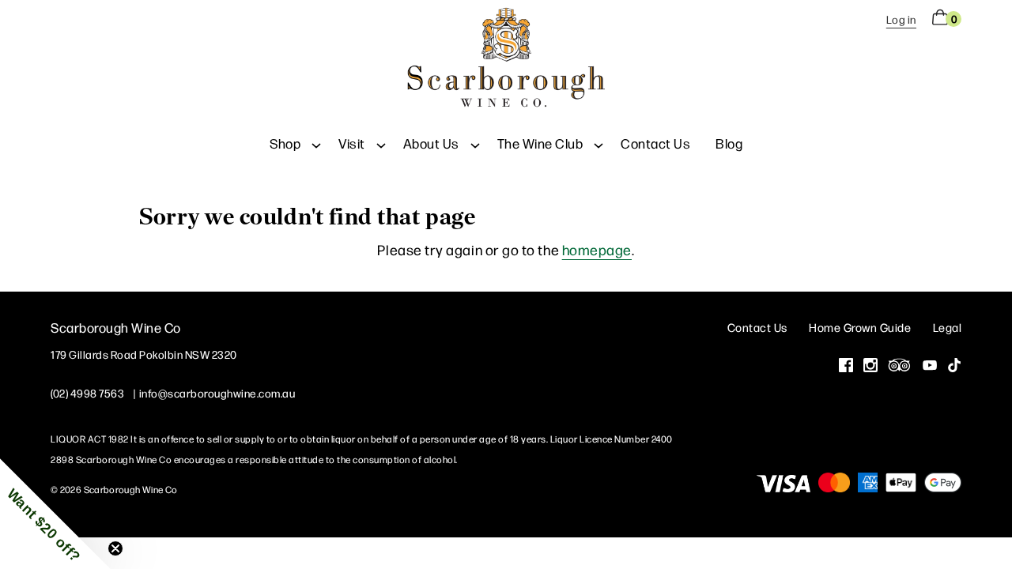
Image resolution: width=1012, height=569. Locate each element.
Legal (947, 326)
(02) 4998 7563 (87, 393)
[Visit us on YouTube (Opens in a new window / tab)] (930, 366)
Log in (901, 19)
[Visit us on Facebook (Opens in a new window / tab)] (846, 366)
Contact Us (655, 143)
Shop (285, 143)
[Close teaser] (115, 548)
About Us (431, 143)
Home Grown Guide (860, 326)
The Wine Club (540, 143)
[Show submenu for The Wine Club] (598, 143)
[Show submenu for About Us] (475, 143)
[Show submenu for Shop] (316, 143)
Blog (729, 143)
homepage (597, 249)
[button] (55, 513)
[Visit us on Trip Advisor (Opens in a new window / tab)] (899, 366)
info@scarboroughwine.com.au (217, 393)
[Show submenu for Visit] (381, 143)
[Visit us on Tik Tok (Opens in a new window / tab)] (954, 366)
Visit (351, 143)
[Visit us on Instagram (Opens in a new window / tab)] (870, 366)
